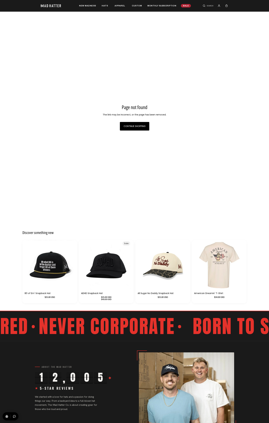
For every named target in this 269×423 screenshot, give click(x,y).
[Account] (219, 5)
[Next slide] (239, 265)
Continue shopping (135, 126)
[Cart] (226, 5)
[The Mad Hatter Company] (55, 5)
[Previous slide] (198, 265)
